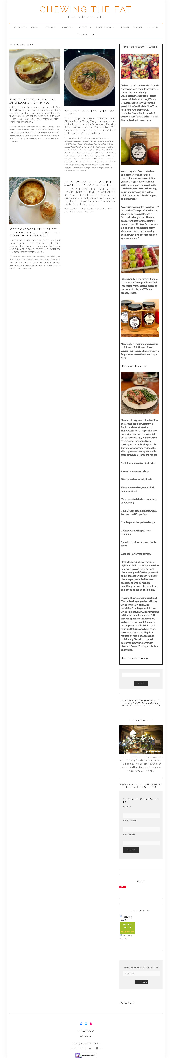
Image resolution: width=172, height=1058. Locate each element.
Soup (33, 135)
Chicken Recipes (102, 144)
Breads (24, 257)
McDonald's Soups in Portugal (88, 156)
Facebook (124, 27)
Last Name (129, 834)
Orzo (85, 162)
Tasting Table (27, 138)
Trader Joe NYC (43, 265)
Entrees (66, 27)
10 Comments (26, 268)
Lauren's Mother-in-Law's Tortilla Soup (102, 153)
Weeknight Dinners (89, 168)
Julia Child (31, 132)
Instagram (153, 27)
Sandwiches (47, 262)
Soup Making (39, 135)
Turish (66, 168)
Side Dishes (84, 27)
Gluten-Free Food (27, 259)
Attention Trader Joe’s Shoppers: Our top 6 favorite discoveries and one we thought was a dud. (34, 232)
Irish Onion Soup (49, 129)
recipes (131, 932)
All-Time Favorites (15, 257)
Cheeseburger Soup (90, 144)
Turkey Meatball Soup (76, 168)
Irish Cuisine (33, 129)
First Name (129, 820)
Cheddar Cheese (34, 126)
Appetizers (19, 27)
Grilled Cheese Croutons (82, 150)
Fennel (73, 147)
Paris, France (98, 209)
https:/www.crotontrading (134, 657)
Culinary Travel (104, 27)
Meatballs (72, 159)
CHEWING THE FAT (86, 9)
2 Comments (13, 141)
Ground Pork (106, 150)
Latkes (36, 259)
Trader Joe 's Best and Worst (29, 265)
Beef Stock (12, 126)
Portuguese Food (73, 165)
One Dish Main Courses (95, 159)
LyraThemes (97, 1048)
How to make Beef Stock (20, 129)
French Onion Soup (98, 147)
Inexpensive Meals (75, 153)
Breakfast (50, 27)
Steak (11, 265)
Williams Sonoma (37, 138)
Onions (28, 135)
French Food (40, 257)
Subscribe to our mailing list (142, 967)
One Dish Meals (108, 159)
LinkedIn (138, 27)
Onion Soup (22, 135)
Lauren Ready (85, 153)
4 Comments (81, 170)
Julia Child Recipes (41, 132)
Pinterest (83, 34)
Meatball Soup (103, 156)
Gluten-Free (17, 259)
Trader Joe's (52, 265)
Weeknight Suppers (102, 168)
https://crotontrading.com (134, 365)
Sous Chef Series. (54, 135)
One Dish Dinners (81, 159)
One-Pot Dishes (69, 162)
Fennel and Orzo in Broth (84, 147)
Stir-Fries (16, 265)
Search (141, 683)
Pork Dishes (102, 162)
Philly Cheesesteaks (52, 259)
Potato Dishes (13, 262)
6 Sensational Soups (70, 138)
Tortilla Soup (108, 165)
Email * (127, 807)
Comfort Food (69, 209)
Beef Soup (81, 138)
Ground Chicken (96, 150)
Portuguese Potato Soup (87, 165)
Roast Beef (39, 262)
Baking (35, 27)
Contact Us (86, 1035)
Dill (69, 147)
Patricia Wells (107, 209)
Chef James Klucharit (47, 126)
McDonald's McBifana (71, 156)
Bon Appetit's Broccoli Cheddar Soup (84, 141)
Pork (95, 162)
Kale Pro (95, 1043)
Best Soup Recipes (23, 126)
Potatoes (33, 262)
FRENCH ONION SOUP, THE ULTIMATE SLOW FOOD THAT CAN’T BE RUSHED (88, 183)
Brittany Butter (31, 257)
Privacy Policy (86, 1030)
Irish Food (41, 129)
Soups (46, 135)
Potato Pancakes (24, 262)
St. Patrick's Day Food (16, 138)
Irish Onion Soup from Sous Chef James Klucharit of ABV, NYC (32, 101)
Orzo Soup (90, 162)
